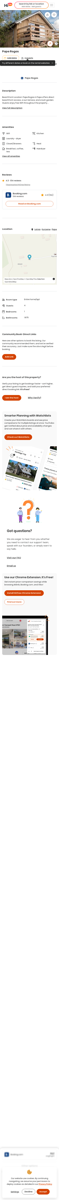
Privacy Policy (45, 1184)
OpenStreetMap (10, 281)
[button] (31, 5)
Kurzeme (46, 229)
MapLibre (8, 279)
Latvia (37, 229)
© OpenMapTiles (30, 279)
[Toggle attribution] (53, 279)
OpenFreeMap (18, 279)
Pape (54, 229)
